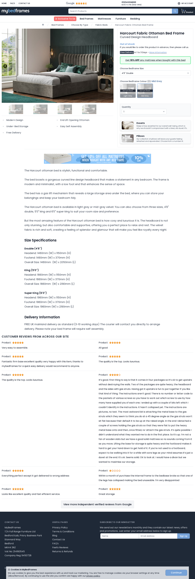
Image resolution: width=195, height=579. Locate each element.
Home (4, 3)
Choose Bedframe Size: (132, 68)
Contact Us (24, 3)
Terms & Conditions (63, 531)
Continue (176, 572)
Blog (54, 535)
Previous (5, 65)
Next (110, 65)
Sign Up (183, 536)
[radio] (128, 91)
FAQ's (12, 3)
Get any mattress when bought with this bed (155, 60)
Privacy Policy (60, 527)
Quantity (126, 106)
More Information (158, 52)
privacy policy (93, 575)
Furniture (121, 18)
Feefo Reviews (60, 547)
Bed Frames (86, 18)
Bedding (135, 18)
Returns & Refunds (62, 551)
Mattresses (104, 18)
